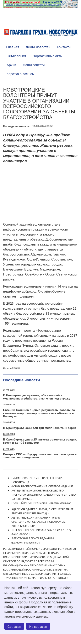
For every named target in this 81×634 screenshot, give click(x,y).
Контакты (64, 47)
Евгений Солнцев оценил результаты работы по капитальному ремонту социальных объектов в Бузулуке (39, 413)
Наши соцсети (34, 64)
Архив (11, 64)
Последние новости (16, 126)
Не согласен (38, 626)
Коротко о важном (20, 73)
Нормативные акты (48, 55)
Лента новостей (38, 47)
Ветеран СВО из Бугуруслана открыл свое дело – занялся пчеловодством (39, 455)
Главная (12, 47)
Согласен (14, 626)
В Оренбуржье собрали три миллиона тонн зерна (39, 428)
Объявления (16, 55)
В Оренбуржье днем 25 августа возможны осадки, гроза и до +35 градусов (40, 440)
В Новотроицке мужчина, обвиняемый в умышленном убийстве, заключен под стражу (36, 396)
